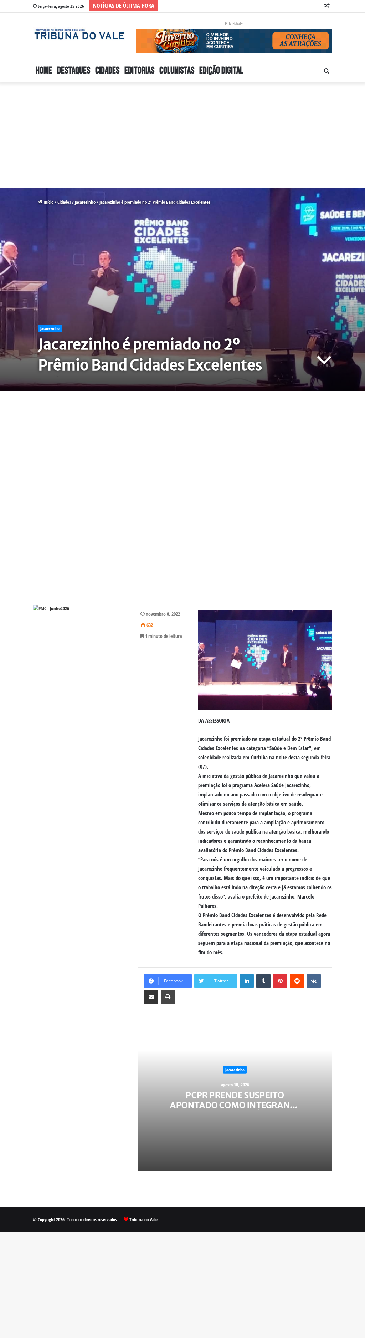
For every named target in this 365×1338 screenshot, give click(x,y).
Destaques (73, 70)
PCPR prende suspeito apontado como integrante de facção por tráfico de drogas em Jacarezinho (235, 1110)
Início (47, 202)
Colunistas (176, 70)
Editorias (139, 70)
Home (44, 70)
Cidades (107, 70)
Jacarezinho (85, 202)
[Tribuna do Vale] (79, 34)
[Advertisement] (182, 135)
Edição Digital (221, 70)
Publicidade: (234, 23)
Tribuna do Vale (143, 1219)
